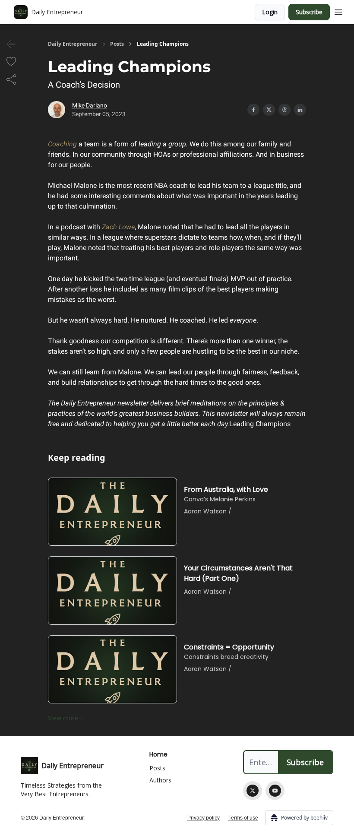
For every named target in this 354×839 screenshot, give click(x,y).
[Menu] (338, 10)
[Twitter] (252, 790)
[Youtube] (275, 790)
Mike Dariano (89, 105)
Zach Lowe (118, 227)
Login (270, 12)
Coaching (62, 144)
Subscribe (309, 12)
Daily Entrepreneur (72, 44)
